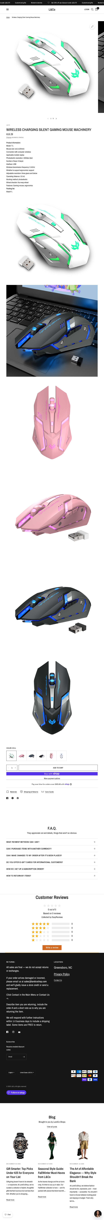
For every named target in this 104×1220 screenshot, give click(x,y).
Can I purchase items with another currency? (29, 848)
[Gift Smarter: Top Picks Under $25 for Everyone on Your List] (20, 1146)
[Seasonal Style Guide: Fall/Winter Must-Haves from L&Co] (52, 1146)
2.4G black (41, 756)
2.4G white (61, 756)
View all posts (52, 1127)
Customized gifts (8, 3)
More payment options (52, 778)
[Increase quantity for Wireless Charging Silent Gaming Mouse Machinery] (15, 768)
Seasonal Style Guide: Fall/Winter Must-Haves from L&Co (51, 1173)
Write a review (52, 947)
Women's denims (24, 3)
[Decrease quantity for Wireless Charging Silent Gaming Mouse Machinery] (8, 768)
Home (8, 17)
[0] (96, 9)
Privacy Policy (62, 974)
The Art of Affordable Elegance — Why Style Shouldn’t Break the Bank (83, 1175)
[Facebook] (9, 1032)
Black (31, 756)
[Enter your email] (23, 1057)
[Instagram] (15, 1032)
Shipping (8, 137)
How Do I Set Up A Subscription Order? (25, 869)
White (11, 756)
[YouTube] (21, 1032)
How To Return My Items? (18, 875)
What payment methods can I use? (22, 842)
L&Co (52, 9)
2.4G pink (51, 756)
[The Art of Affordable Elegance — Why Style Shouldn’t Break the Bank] (84, 1146)
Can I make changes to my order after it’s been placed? (34, 855)
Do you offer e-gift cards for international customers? (34, 862)
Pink (21, 756)
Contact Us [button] (58, 980)
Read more (10, 1200)
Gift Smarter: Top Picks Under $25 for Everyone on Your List (20, 1173)
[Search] (92, 9)
